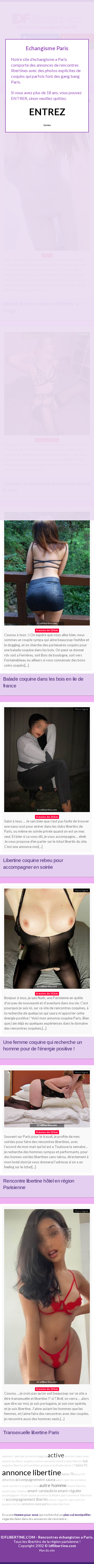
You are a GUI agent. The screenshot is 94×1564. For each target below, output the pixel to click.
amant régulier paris (61, 1499)
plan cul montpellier (77, 1514)
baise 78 (67, 1474)
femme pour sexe (26, 1514)
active (56, 1455)
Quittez (47, 125)
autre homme (53, 1485)
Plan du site (47, 1550)
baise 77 (69, 1465)
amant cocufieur (12, 1461)
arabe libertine (60, 1504)
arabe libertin (73, 1461)
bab (85, 1461)
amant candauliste (42, 1491)
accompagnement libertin (27, 1499)
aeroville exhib (53, 1461)
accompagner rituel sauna (19, 1495)
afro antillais (32, 1465)
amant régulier (70, 1491)
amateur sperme (13, 1456)
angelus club (30, 1486)
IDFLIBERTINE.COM (18, 1537)
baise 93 (79, 1474)
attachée (8, 1480)
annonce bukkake (52, 1465)
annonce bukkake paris (52, 1495)
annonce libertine (31, 1472)
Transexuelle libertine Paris (31, 1432)
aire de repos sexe (77, 1456)
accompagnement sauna (35, 1479)
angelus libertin (12, 1465)
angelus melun (34, 1461)
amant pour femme (14, 1491)
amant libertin (76, 1486)
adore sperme (65, 1480)
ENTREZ (47, 111)
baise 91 (81, 1465)
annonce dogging (36, 1456)
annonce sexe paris (35, 1504)
